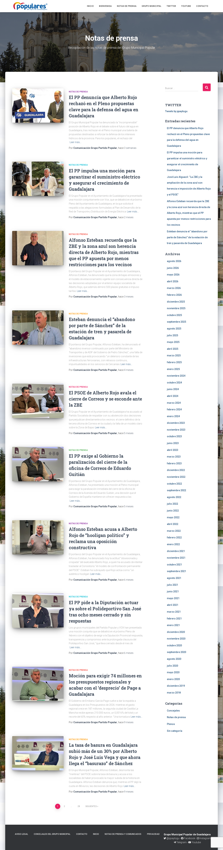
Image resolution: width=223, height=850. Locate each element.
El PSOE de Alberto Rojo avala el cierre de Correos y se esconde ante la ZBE (105, 399)
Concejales (173, 710)
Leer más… (75, 142)
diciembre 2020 (176, 632)
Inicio (90, 6)
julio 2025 (172, 335)
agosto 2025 (174, 328)
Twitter (171, 6)
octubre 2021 (174, 564)
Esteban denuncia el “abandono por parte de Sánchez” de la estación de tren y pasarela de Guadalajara (187, 237)
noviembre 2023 (176, 429)
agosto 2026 (174, 261)
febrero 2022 (174, 537)
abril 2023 (172, 450)
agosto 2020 (174, 659)
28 (79, 806)
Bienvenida (105, 6)
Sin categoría (174, 730)
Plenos (171, 724)
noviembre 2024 (176, 375)
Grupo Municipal (151, 6)
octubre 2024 (174, 382)
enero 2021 (173, 625)
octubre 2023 (174, 436)
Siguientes (91, 806)
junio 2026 (173, 268)
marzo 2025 (174, 355)
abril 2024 (172, 396)
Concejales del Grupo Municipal (52, 834)
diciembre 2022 (176, 470)
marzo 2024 (174, 402)
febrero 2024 (174, 409)
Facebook (189, 838)
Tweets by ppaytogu (176, 111)
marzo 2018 (174, 692)
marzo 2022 (174, 530)
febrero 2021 (174, 618)
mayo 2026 (173, 274)
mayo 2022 (173, 517)
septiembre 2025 (176, 321)
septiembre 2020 (176, 652)
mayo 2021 (173, 598)
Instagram (205, 838)
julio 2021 (172, 584)
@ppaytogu (173, 838)
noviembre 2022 (176, 476)
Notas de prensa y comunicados (123, 834)
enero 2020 (173, 679)
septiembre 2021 (176, 571)
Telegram (181, 842)
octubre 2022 (174, 483)
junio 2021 (173, 591)
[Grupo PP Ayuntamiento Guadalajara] (31, 6)
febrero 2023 (174, 463)
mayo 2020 (173, 672)
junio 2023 (173, 443)
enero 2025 (173, 369)
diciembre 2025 (176, 301)
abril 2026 (172, 281)
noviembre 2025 (176, 308)
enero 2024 (173, 416)
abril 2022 (172, 524)
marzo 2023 (174, 456)
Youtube (186, 6)
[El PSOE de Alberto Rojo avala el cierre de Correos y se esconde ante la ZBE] (38, 401)
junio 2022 (173, 510)
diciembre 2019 (176, 685)
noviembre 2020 (176, 638)
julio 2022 (172, 503)
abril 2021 (172, 605)
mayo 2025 (173, 342)
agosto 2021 (174, 578)
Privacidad (153, 834)
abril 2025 (172, 348)
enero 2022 (173, 544)
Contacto (202, 6)
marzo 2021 (174, 611)
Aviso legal (21, 834)
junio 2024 (173, 389)
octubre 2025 (174, 315)
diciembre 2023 (176, 423)
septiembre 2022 (176, 490)
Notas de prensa (126, 6)
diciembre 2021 (176, 551)
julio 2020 (172, 665)
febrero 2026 (174, 294)
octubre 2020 (174, 645)
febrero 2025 (174, 362)
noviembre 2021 (176, 557)
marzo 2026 (174, 288)
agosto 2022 (174, 497)
